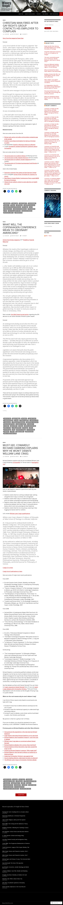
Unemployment (20, 431)
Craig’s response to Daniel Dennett (14, 687)
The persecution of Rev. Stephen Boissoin (16, 158)
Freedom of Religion (29, 205)
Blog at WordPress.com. (7, 903)
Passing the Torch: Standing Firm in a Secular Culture (15, 812)
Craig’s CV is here (8, 568)
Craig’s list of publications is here (12, 571)
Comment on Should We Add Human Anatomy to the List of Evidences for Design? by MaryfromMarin (52, 157)
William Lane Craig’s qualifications (20, 513)
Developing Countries (32, 422)
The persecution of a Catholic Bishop (15, 156)
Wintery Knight (15, 34)
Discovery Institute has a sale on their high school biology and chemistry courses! (52, 92)
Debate (23, 783)
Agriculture (7, 418)
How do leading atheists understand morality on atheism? (21, 758)
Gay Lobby (25, 207)
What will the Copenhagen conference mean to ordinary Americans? (19, 229)
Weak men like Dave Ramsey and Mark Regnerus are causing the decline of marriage (52, 47)
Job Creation (7, 429)
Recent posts (50, 43)
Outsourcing (30, 429)
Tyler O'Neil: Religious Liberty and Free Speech (13, 819)
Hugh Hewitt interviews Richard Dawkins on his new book (21, 735)
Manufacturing (21, 429)
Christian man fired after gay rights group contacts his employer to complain (20, 27)
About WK (21, 14)
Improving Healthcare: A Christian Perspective (13, 816)
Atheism (15, 779)
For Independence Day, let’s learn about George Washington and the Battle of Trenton (52, 87)
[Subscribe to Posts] (44, 235)
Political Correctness (14, 210)
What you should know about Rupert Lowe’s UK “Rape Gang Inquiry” (51, 98)
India (31, 427)
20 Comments (24, 456)
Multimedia (45, 14)
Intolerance (31, 209)
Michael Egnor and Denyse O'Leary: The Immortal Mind (16, 859)
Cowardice (7, 783)
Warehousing (29, 431)
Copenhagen (7, 422)
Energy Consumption (30, 426)
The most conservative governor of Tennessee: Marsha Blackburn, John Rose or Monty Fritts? (52, 59)
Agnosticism (7, 779)
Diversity (6, 205)
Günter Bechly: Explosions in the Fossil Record (13, 886)
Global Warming (16, 427)
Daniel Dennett (15, 783)
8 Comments (24, 34)
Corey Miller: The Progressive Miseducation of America (16, 843)
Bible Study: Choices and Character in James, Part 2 (15, 851)
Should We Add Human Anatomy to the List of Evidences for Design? (52, 53)
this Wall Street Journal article (20, 314)
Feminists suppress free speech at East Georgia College (20, 172)
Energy (21, 426)
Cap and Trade (32, 418)
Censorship (7, 203)
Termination (18, 212)
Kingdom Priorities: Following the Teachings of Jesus (15, 827)
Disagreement (32, 203)
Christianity (23, 203)
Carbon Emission (8, 420)
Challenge (29, 779)
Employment (14, 426)
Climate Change (24, 420)
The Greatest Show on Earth (11, 788)
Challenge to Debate (9, 781)
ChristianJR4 (16, 462)
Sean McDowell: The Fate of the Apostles (12, 863)
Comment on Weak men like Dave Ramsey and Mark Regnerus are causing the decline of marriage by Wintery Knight (51, 111)
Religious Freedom (27, 210)
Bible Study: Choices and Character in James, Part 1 (15, 855)
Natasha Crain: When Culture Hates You (12, 878)
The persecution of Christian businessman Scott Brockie (20, 163)
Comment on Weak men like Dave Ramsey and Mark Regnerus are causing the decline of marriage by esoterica (51, 134)
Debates (29, 783)
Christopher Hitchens (30, 781)
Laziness (24, 785)
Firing (12, 205)
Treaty (12, 431)
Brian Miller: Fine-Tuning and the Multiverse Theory (15, 823)
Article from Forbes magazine (11, 240)
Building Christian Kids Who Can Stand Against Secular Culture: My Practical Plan (52, 75)
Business (24, 418)
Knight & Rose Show (30, 14)
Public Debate (32, 785)
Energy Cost (7, 427)
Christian (14, 203)
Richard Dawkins (8, 786)
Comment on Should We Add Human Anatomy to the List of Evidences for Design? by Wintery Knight (52, 141)
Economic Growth (21, 424)
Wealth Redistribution (10, 433)
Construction (34, 420)
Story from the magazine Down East (13, 38)
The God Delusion (19, 786)
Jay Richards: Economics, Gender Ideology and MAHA (15, 867)
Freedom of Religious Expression (12, 207)
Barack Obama (16, 418)
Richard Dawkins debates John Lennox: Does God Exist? (20, 745)
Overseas (6, 431)
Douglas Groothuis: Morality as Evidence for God (14, 875)
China (16, 420)
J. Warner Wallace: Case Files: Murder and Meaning (14, 871)
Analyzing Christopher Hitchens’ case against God (18, 756)
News (4, 20)
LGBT (5, 210)
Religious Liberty (8, 212)
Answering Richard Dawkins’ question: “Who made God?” (20, 750)
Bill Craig (21, 779)
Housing (25, 427)
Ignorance (17, 785)
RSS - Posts (49, 235)
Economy (6, 426)
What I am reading (54, 14)
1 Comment (24, 235)
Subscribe (47, 28)
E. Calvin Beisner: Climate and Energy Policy (13, 835)
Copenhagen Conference (18, 422)
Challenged (19, 781)
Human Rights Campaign (20, 209)
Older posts (21, 794)
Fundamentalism (8, 785)
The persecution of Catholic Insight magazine (17, 159)
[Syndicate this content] (44, 43)
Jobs (14, 429)
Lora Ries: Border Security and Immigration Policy (14, 839)
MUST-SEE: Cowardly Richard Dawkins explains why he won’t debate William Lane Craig (20, 449)
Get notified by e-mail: (51, 21)
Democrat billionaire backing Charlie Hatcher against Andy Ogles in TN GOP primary (51, 66)
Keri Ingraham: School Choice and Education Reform (15, 831)
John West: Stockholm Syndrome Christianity (13, 882)
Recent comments (51, 105)
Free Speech (19, 205)
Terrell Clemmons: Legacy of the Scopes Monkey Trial (15, 847)
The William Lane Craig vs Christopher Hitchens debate (20, 760)
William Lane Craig (25, 788)
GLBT (31, 207)
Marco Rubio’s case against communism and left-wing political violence (52, 81)
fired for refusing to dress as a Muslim (24, 144)
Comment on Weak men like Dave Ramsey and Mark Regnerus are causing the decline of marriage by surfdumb (51, 119)
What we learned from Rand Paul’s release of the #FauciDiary (52, 70)
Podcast (39, 14)
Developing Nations (9, 424)
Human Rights (7, 209)
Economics (30, 424)
